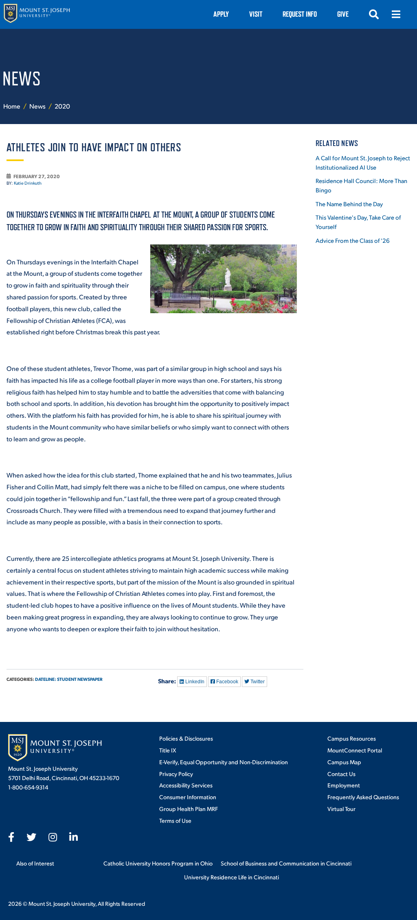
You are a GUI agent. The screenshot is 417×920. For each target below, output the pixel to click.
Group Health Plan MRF (188, 808)
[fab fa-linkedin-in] (73, 837)
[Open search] (374, 14)
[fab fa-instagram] (52, 837)
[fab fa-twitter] (31, 837)
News (38, 106)
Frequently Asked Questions (363, 796)
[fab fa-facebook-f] (11, 837)
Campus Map (344, 761)
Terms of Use (175, 820)
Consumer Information (187, 796)
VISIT (255, 14)
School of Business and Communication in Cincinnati (286, 863)
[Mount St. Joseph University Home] (36, 14)
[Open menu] (396, 14)
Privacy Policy (176, 773)
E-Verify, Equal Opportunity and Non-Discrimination (223, 761)
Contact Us (341, 773)
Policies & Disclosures (186, 738)
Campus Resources (351, 738)
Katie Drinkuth (28, 183)
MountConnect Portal (354, 750)
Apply (221, 14)
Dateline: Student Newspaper (69, 679)
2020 (62, 106)
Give (343, 14)
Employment (343, 785)
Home (11, 106)
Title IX (167, 750)
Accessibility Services (186, 785)
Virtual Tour (341, 808)
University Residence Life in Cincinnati (231, 877)
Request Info (300, 14)
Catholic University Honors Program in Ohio (158, 863)
